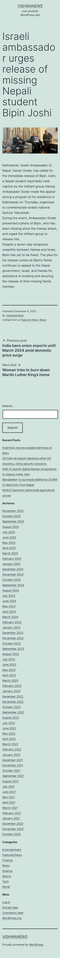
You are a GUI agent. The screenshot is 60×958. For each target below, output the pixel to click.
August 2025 (10, 526)
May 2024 (9, 606)
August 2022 (10, 717)
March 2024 (10, 617)
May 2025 (8, 542)
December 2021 (12, 760)
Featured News (29, 319)
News (43, 319)
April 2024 (9, 611)
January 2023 (11, 691)
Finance (7, 860)
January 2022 (11, 754)
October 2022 (11, 707)
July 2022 (8, 723)
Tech (5, 881)
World (6, 886)
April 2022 (9, 738)
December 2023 (12, 632)
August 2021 (10, 781)
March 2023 (10, 680)
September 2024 (13, 585)
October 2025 (11, 516)
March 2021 (10, 807)
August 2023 (10, 654)
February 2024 (12, 622)
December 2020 (12, 823)
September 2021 (13, 776)
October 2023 (11, 643)
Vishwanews (30, 6)
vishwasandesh (15, 315)
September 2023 (13, 648)
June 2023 (9, 664)
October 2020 (11, 834)
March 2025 (10, 553)
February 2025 (11, 558)
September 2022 (13, 712)
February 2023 (11, 685)
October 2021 (11, 770)
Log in (6, 902)
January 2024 (11, 627)
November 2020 (13, 829)
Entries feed (10, 907)
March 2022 (10, 744)
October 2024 (11, 579)
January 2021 (11, 818)
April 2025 (9, 548)
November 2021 (12, 765)
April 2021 (8, 802)
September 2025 (13, 521)
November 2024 (13, 574)
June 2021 (9, 791)
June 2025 (9, 537)
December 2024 (12, 569)
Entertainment (11, 849)
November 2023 (13, 638)
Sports (6, 876)
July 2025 (8, 532)
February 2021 (11, 813)
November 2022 (13, 701)
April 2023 (9, 675)
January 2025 (11, 564)
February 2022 (11, 749)
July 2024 (8, 595)
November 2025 (13, 510)
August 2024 (10, 590)
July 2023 (8, 659)
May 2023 (8, 670)
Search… (8, 406)
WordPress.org (12, 918)
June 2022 (9, 728)
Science (7, 871)
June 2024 (9, 601)
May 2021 (8, 797)
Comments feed (12, 912)
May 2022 (8, 733)
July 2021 (8, 786)
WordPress (36, 944)
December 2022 (12, 696)
